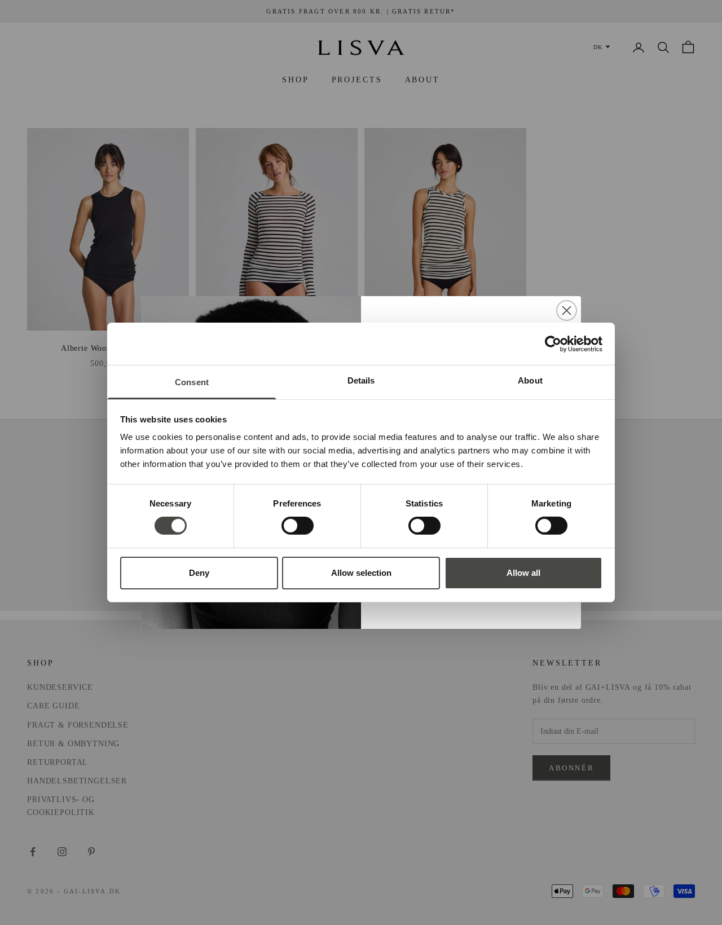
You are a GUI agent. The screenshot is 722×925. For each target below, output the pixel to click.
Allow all (523, 573)
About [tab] (530, 380)
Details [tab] (361, 380)
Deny (199, 573)
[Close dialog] (566, 310)
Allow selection (361, 573)
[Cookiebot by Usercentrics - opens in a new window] (553, 343)
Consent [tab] (192, 382)
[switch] (297, 526)
